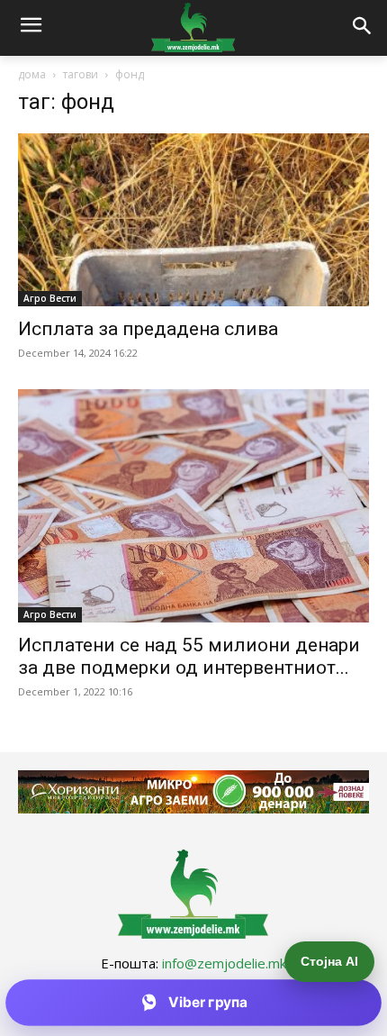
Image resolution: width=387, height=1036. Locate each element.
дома (32, 74)
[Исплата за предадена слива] (193, 220)
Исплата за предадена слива (148, 329)
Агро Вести (49, 298)
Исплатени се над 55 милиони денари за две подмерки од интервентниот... (189, 656)
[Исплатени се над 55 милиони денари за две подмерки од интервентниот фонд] (193, 506)
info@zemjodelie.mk (224, 963)
